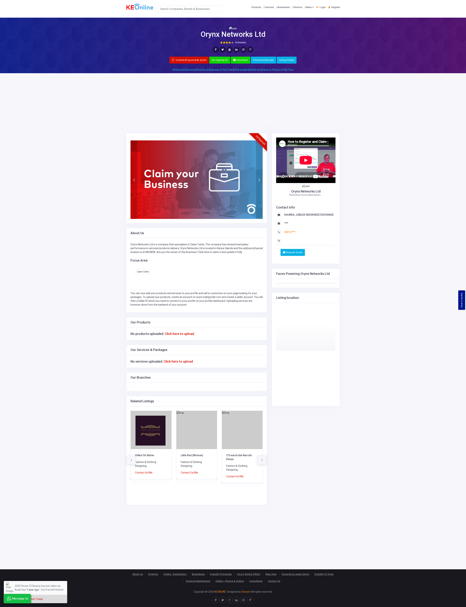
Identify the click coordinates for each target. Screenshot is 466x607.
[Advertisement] (233, 98)
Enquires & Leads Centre (295, 574)
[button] (134, 179)
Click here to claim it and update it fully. (220, 252)
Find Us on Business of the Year (215, 69)
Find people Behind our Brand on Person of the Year (264, 69)
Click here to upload (179, 334)
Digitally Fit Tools (323, 574)
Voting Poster (286, 60)
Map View (271, 574)
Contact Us (274, 581)
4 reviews (240, 42)
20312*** (289, 232)
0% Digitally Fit (220, 60)
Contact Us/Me (144, 472)
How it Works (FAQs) (248, 574)
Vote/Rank (242, 60)
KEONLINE (220, 591)
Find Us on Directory (184, 69)
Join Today (36, 599)
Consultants (255, 581)
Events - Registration (175, 574)
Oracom (246, 591)
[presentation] (131, 460)
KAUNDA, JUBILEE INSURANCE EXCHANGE (309, 214)
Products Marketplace (198, 581)
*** (286, 223)
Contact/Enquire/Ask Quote (190, 60)
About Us (137, 574)
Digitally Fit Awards (221, 574)
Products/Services (263, 60)
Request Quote (293, 252)
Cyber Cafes (143, 271)
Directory (153, 574)
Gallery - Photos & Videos (230, 581)
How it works (461, 300)
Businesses (198, 574)
